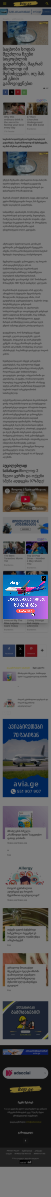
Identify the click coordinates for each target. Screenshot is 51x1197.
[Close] (43, 578)
